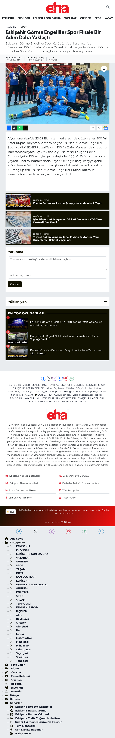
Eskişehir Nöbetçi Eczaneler (44, 401)
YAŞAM (109, 18)
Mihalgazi (28, 391)
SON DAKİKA (45, 394)
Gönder (15, 284)
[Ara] (107, 7)
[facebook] (19, 531)
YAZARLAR (70, 18)
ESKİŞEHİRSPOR (95, 385)
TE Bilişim (66, 522)
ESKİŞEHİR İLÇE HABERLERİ (28, 388)
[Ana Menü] (7, 7)
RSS (12, 511)
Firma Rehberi (20, 676)
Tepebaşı (93, 391)
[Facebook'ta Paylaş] (9, 128)
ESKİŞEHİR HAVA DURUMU (25, 398)
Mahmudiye (14, 391)
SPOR (98, 18)
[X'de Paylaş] (14, 128)
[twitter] (35, 531)
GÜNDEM (85, 18)
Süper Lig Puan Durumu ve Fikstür (38, 721)
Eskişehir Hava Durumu (76, 476)
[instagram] (52, 531)
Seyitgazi (69, 391)
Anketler (16, 691)
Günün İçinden (62, 394)
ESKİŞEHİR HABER (19, 385)
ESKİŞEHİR (8, 18)
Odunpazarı (55, 391)
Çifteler (70, 388)
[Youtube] (65, 378)
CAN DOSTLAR (25, 576)
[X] (49, 378)
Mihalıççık (41, 391)
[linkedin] (101, 531)
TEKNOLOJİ (23, 603)
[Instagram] (54, 378)
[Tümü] (105, 301)
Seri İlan (16, 680)
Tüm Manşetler (70, 490)
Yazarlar (15, 672)
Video (14, 668)
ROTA (103, 391)
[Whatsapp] (71, 378)
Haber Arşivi (69, 497)
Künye (14, 695)
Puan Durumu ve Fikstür (23, 490)
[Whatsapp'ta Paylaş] (20, 128)
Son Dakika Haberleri (20, 497)
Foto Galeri (17, 664)
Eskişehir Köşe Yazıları (74, 401)
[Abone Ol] (105, 127)
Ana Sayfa (16, 538)
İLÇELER (21, 611)
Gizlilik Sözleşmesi (83, 394)
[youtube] (68, 531)
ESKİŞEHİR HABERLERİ (91, 398)
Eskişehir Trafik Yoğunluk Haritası (80, 483)
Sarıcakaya (17, 394)
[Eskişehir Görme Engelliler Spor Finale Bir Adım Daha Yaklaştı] (58, 93)
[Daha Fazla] (25, 128)
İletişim (98, 394)
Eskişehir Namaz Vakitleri (24, 483)
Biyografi (16, 687)
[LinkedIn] (60, 378)
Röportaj (16, 683)
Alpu (49, 388)
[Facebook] (43, 378)
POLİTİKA (22, 592)
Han (90, 388)
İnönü (97, 388)
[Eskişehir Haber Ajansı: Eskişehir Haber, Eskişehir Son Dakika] (57, 7)
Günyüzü (81, 388)
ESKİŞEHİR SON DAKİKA (46, 18)
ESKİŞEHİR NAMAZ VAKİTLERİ (59, 398)
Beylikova (58, 388)
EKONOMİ (24, 18)
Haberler (11, 26)
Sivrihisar (81, 391)
